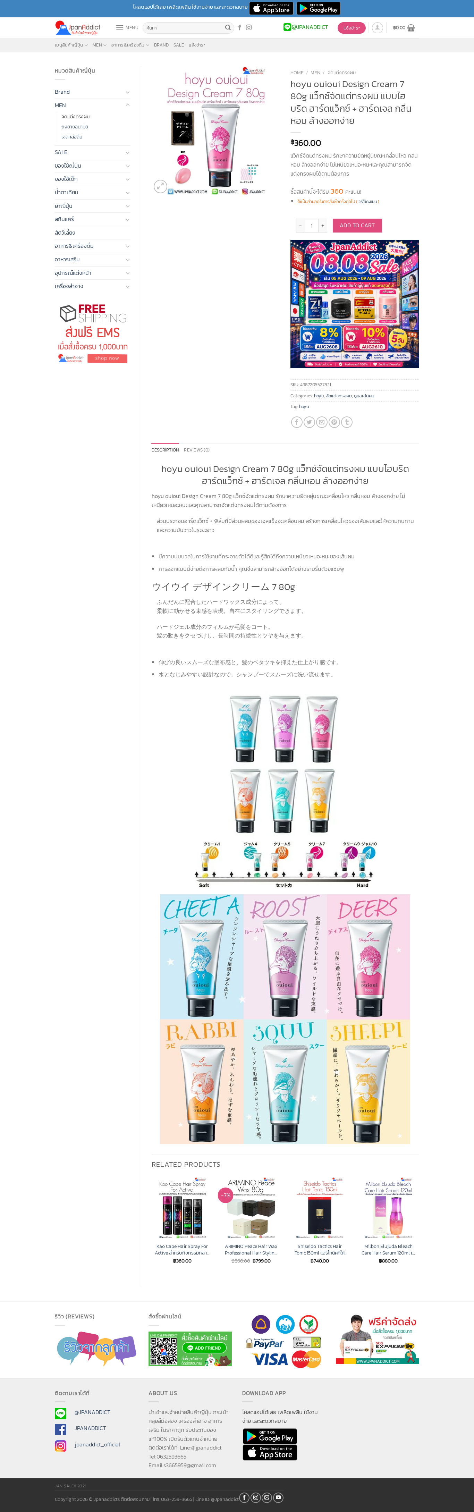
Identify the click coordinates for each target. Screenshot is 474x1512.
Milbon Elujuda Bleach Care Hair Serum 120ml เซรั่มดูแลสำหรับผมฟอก (388, 1249)
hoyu (319, 395)
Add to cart (357, 225)
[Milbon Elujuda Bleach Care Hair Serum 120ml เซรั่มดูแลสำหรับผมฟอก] (388, 1208)
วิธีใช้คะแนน (367, 201)
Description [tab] (165, 450)
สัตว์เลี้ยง (65, 232)
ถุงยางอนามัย (74, 126)
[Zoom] (160, 186)
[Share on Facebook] (297, 422)
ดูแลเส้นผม (364, 395)
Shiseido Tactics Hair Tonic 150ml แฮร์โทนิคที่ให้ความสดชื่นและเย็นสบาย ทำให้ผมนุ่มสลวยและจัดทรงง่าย (320, 1249)
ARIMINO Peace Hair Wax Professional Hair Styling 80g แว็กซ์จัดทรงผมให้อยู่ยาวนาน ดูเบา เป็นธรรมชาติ (251, 1249)
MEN (97, 45)
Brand (161, 45)
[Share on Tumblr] (347, 422)
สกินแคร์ (64, 219)
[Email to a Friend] (322, 422)
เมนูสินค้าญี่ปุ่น (69, 45)
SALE (178, 45)
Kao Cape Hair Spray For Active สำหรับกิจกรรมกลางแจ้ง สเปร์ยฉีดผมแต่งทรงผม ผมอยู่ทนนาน (182, 1249)
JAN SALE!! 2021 (70, 1486)
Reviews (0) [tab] (197, 450)
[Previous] (152, 1226)
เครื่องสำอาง (69, 286)
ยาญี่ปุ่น (64, 206)
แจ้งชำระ (197, 45)
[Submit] (228, 28)
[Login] (377, 27)
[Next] (419, 1226)
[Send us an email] (267, 1498)
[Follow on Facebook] (240, 28)
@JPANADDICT (92, 1412)
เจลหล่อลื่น (71, 137)
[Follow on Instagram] (249, 28)
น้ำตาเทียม (66, 192)
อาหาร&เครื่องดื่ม (127, 45)
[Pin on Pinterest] (334, 422)
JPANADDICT (90, 1428)
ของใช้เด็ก (66, 179)
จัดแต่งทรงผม (75, 116)
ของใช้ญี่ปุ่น (68, 165)
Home (297, 72)
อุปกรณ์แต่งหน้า (73, 273)
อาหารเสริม (67, 259)
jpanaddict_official (97, 1444)
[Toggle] (127, 92)
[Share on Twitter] (309, 422)
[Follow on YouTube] (278, 1498)
